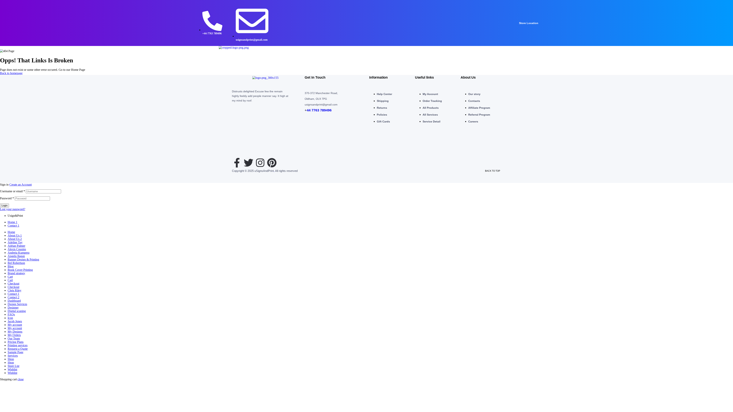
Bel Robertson (16, 263)
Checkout (13, 283)
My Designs (15, 331)
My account (15, 324)
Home (11, 232)
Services (13, 355)
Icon (10, 317)
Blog (11, 266)
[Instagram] (260, 163)
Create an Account (20, 184)
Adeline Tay (15, 242)
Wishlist (12, 369)
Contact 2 (13, 297)
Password (7, 198)
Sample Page (15, 352)
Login (4, 205)
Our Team (14, 338)
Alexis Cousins (17, 249)
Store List (13, 366)
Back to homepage (11, 73)
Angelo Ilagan (16, 256)
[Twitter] (248, 163)
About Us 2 (15, 239)
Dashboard (14, 300)
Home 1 (12, 222)
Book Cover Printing (20, 269)
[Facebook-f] (237, 163)
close (21, 379)
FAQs (11, 314)
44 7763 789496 (319, 110)
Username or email (12, 191)
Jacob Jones (15, 321)
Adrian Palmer (16, 245)
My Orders (14, 335)
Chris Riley (14, 290)
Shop (11, 359)
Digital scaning (17, 311)
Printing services (17, 345)
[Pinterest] (272, 163)
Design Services (17, 304)
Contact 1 (13, 225)
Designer (13, 307)
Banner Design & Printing (23, 259)
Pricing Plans (15, 342)
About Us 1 (15, 235)
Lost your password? (12, 209)
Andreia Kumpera (18, 252)
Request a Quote (18, 348)
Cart (10, 276)
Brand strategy (16, 273)
